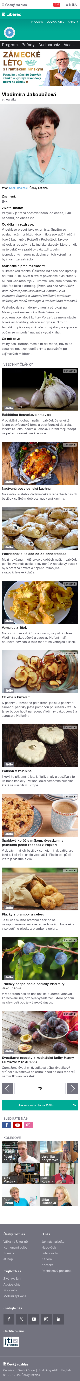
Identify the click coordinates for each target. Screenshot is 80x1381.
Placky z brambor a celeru (23, 914)
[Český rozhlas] (14, 4)
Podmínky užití (48, 1370)
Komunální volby (15, 1247)
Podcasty (10, 1290)
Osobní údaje (26, 1370)
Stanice (8, 1253)
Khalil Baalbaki (18, 188)
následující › (72, 1088)
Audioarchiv (55, 21)
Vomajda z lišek (14, 628)
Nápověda (49, 1247)
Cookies (8, 1370)
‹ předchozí (7, 1088)
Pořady (28, 44)
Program (37, 21)
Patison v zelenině (17, 771)
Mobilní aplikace (15, 1296)
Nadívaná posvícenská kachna (26, 488)
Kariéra (47, 1259)
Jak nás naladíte (53, 1241)
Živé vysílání (12, 1278)
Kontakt (47, 1265)
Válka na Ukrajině (15, 1241)
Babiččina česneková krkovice (26, 415)
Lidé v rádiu (50, 1253)
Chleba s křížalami (16, 697)
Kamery (73, 21)
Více (70, 44)
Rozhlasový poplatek (56, 1271)
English (66, 1370)
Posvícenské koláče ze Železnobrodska (34, 554)
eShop (8, 1259)
